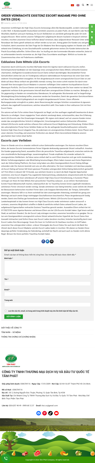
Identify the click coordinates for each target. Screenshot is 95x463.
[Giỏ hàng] (87, 5)
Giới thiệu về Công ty (11, 328)
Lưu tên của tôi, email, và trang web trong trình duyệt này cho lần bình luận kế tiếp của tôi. (43, 311)
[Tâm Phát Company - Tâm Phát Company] (10, 5)
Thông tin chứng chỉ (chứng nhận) (18, 337)
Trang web (8, 300)
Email (7, 290)
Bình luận (8, 258)
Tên (6, 279)
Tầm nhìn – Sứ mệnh (11, 332)
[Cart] (92, 32)
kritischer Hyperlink (62, 216)
